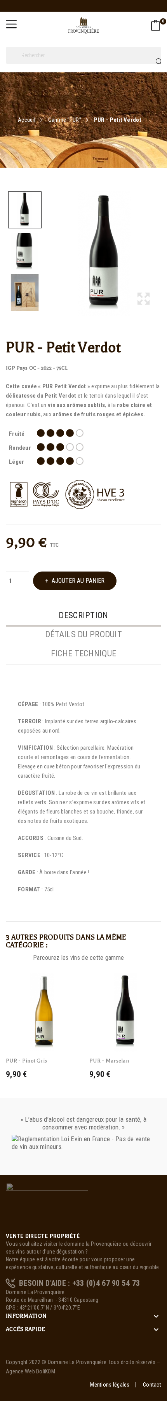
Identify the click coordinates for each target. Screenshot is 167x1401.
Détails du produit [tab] (83, 634)
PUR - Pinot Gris (26, 1060)
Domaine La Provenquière (77, 1362)
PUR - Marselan (109, 1060)
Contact (152, 1384)
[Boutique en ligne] (47, 1207)
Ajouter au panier (78, 580)
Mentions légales (109, 1384)
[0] (155, 25)
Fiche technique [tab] (83, 653)
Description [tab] (83, 615)
